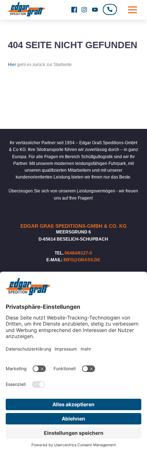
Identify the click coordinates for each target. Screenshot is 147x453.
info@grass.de (82, 259)
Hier (12, 64)
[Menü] (132, 10)
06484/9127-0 (78, 253)
